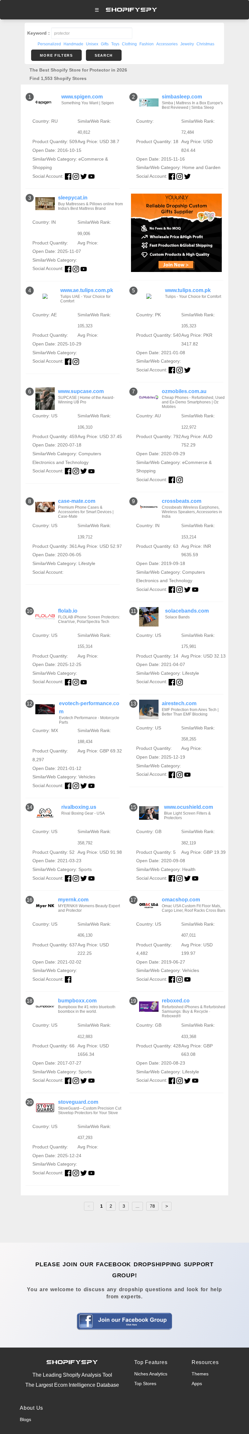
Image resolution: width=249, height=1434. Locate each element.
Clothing (129, 44)
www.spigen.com (82, 96)
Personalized (49, 44)
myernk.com (73, 899)
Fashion (146, 44)
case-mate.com (76, 501)
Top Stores (145, 1383)
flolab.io (67, 611)
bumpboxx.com (77, 1000)
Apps (197, 1383)
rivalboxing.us (78, 807)
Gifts (105, 44)
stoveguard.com (78, 1102)
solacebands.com (187, 611)
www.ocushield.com (188, 807)
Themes (200, 1373)
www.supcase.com (81, 391)
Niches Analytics (150, 1373)
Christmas (205, 44)
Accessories (167, 44)
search (104, 55)
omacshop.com (181, 899)
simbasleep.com (182, 96)
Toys (115, 44)
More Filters (56, 55)
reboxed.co (176, 1000)
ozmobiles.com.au (184, 391)
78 (152, 1206)
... (137, 1206)
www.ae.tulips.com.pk (86, 290)
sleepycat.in (73, 197)
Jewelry (187, 44)
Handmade (73, 44)
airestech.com (179, 703)
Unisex (92, 44)
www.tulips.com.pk (188, 290)
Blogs (25, 1419)
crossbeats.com (181, 501)
